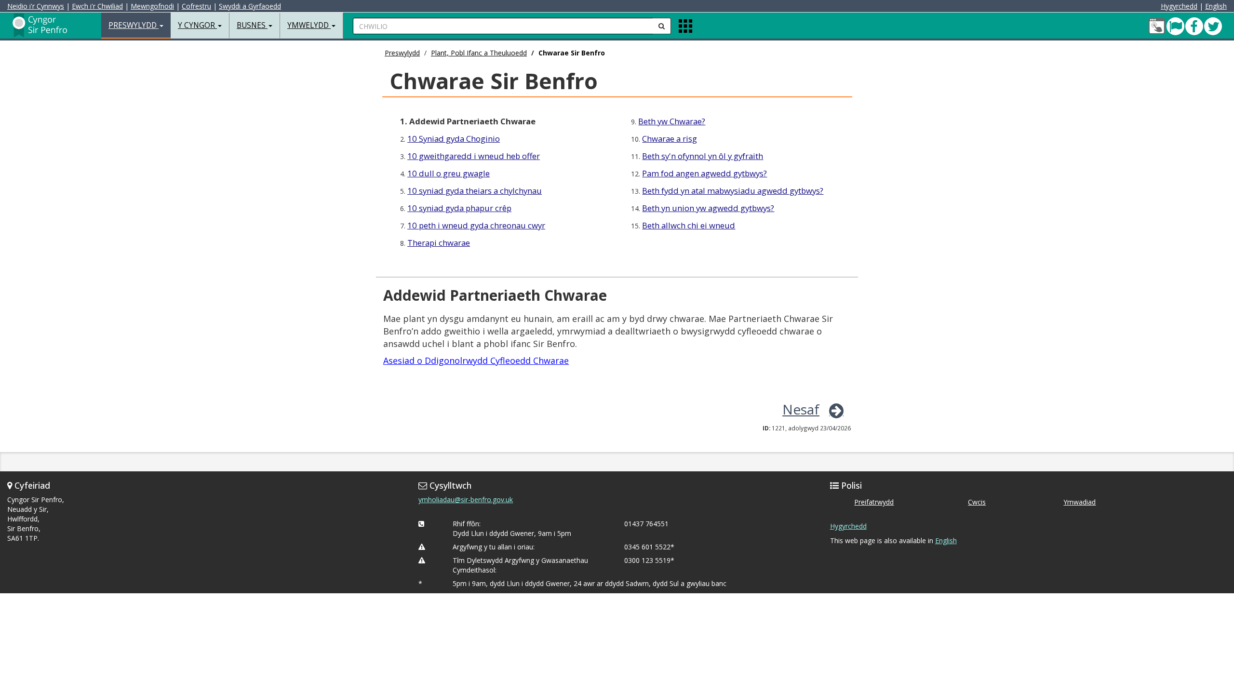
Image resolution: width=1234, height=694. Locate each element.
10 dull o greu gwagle (448, 173)
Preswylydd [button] (133, 25)
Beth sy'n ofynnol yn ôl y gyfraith (702, 155)
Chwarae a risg (669, 138)
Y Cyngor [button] (197, 25)
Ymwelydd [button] (309, 25)
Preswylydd (402, 52)
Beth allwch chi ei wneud (688, 225)
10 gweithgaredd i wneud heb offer (473, 155)
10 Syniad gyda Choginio (453, 138)
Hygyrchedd (1179, 6)
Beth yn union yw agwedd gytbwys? (708, 208)
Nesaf (800, 409)
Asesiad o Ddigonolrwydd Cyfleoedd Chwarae (476, 360)
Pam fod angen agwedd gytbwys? (704, 173)
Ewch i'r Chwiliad (97, 6)
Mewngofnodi (152, 6)
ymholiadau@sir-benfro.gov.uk (465, 499)
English (1216, 6)
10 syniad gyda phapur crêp (459, 208)
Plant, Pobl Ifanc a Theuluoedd (479, 52)
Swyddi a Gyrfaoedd (250, 6)
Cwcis (977, 502)
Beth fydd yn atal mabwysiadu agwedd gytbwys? (732, 190)
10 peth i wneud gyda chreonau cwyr (476, 225)
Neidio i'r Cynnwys (35, 6)
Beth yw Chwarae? (671, 121)
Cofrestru (196, 6)
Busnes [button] (252, 25)
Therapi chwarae (438, 242)
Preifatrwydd (874, 502)
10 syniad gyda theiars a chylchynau (474, 190)
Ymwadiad (1079, 502)
